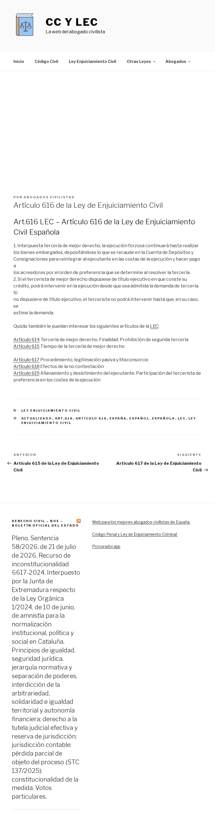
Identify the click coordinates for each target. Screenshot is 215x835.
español (139, 418)
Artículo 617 (26, 359)
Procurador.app (106, 546)
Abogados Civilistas (49, 197)
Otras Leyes (139, 61)
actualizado (36, 418)
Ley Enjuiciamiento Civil (92, 61)
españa (118, 418)
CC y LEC (72, 22)
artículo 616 (91, 418)
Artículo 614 (26, 339)
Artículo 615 (26, 346)
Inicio (18, 61)
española (163, 418)
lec (182, 418)
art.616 (64, 418)
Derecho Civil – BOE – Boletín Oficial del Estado (45, 523)
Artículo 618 (26, 366)
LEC (154, 326)
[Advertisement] (107, 138)
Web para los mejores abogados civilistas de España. (141, 522)
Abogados (175, 61)
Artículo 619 (26, 373)
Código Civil (46, 61)
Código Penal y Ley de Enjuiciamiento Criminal (135, 534)
